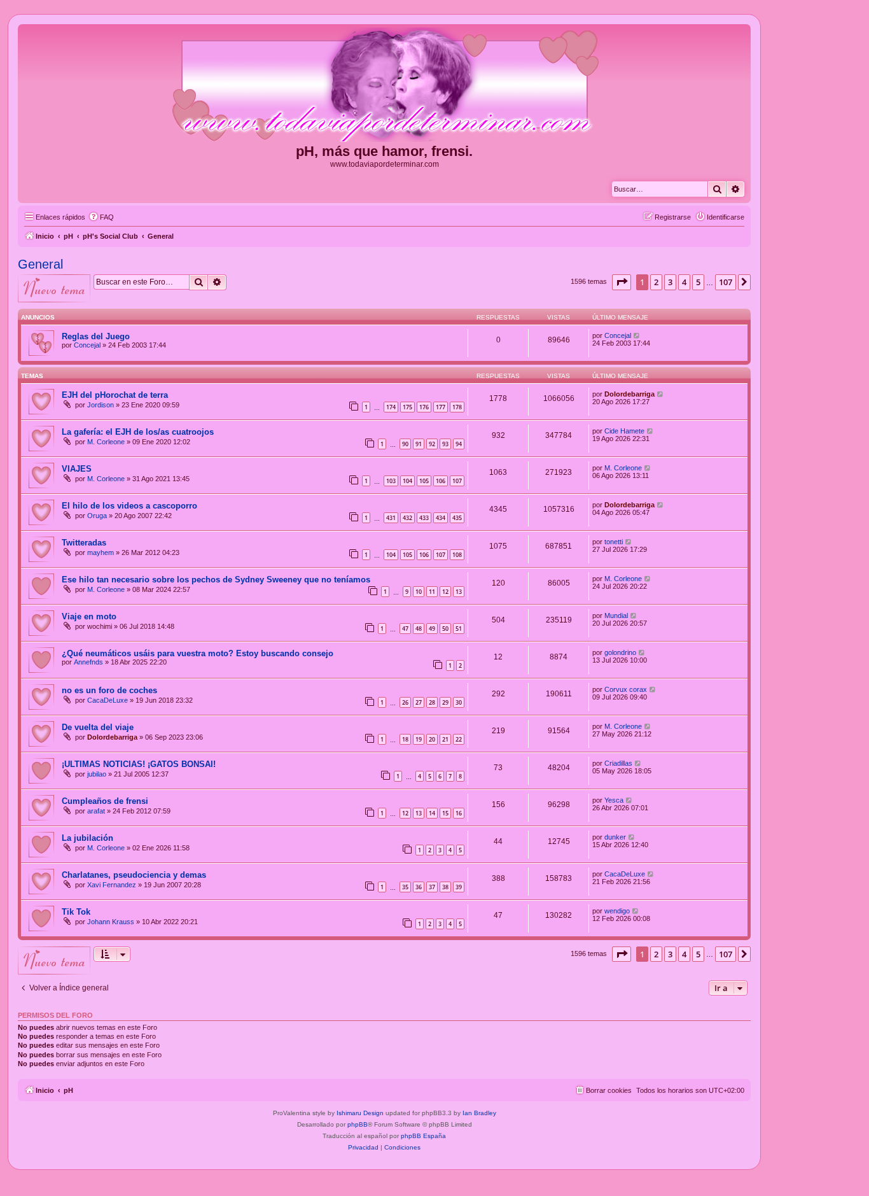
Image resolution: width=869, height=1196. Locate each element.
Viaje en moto (89, 616)
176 (424, 407)
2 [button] (656, 282)
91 (418, 444)
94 (458, 444)
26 (405, 702)
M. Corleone (106, 442)
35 (405, 887)
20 (432, 739)
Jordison (100, 405)
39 (458, 887)
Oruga (97, 515)
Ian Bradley (479, 1112)
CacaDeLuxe (107, 700)
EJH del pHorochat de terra (115, 395)
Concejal (87, 345)
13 (458, 591)
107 (457, 481)
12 (445, 591)
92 (432, 444)
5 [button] (698, 282)
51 (458, 628)
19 (418, 739)
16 (458, 813)
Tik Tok (76, 912)
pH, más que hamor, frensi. (384, 151)
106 (440, 481)
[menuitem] (101, 217)
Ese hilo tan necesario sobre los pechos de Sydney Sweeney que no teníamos (216, 579)
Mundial (616, 615)
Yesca (613, 800)
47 (405, 628)
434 (440, 518)
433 (424, 518)
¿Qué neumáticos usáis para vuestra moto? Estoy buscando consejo (197, 653)
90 (405, 444)
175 (407, 407)
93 (445, 444)
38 (445, 887)
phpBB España (423, 1135)
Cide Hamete (624, 431)
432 (407, 518)
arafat (96, 811)
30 (458, 702)
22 (458, 739)
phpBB (357, 1124)
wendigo (617, 911)
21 (445, 739)
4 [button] (684, 282)
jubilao (96, 774)
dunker (615, 837)
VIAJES (77, 469)
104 (407, 481)
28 (432, 702)
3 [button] (670, 282)
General (40, 264)
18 (405, 739)
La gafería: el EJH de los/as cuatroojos (138, 432)
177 (440, 407)
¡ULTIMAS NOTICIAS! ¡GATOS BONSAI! (139, 764)
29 (445, 702)
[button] (621, 282)
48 (418, 628)
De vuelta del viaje (98, 727)
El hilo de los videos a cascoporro (129, 505)
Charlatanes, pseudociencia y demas (134, 875)
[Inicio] (384, 85)
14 (432, 813)
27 (418, 702)
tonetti (613, 541)
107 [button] (725, 282)
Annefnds (88, 662)
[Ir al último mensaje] (637, 335)
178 (457, 407)
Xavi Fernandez (111, 885)
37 (432, 887)
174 (391, 407)
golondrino (620, 652)
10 (418, 591)
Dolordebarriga (629, 394)
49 (432, 628)
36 (418, 887)
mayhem (100, 552)
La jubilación (87, 838)
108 (457, 555)
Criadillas (618, 763)
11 (432, 591)
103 (391, 481)
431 (391, 518)
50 (445, 628)
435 (457, 518)
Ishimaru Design (360, 1112)
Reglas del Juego (96, 336)
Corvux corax (625, 689)
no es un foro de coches (109, 690)
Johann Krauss (110, 921)
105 (424, 481)
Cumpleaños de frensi (105, 801)
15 (445, 813)
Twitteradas (84, 542)
